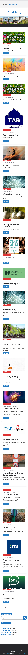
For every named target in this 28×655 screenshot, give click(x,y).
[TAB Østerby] (14, 17)
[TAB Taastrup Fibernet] (14, 397)
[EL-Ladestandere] (14, 515)
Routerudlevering (9, 309)
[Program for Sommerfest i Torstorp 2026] (14, 37)
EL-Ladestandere (9, 527)
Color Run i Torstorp (10, 76)
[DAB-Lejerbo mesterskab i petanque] (14, 213)
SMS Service (7, 594)
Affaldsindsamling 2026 (11, 284)
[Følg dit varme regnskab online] (14, 547)
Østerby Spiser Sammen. (12, 260)
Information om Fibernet (12, 194)
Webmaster (13, 45)
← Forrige (3, 607)
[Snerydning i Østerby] (14, 364)
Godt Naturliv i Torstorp (11, 344)
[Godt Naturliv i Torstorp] (14, 331)
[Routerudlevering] (14, 297)
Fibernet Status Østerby (12, 4)
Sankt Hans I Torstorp (11, 165)
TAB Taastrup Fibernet (11, 409)
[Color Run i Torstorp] (14, 64)
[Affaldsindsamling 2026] (14, 273)
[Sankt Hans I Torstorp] (14, 153)
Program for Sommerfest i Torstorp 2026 (12, 49)
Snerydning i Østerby (10, 376)
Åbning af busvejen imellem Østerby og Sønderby (13, 474)
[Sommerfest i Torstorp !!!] (14, 89)
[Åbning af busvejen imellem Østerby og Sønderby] (14, 460)
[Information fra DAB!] (14, 428)
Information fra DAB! (10, 440)
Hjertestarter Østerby (11, 495)
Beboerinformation (7, 43)
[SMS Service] (14, 582)
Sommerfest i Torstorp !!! (12, 100)
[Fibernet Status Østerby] (14, 118)
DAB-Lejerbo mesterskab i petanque (12, 226)
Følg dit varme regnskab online (12, 561)
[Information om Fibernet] (14, 182)
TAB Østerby (14, 12)
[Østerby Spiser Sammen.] (14, 245)
